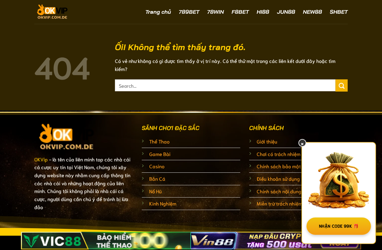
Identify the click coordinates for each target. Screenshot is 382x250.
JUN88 (286, 11)
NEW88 (312, 11)
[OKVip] (68, 11)
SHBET (339, 11)
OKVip (41, 159)
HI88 (263, 11)
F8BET (240, 11)
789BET (189, 11)
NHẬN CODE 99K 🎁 (338, 226)
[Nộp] (341, 85)
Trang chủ (158, 11)
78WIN (215, 11)
